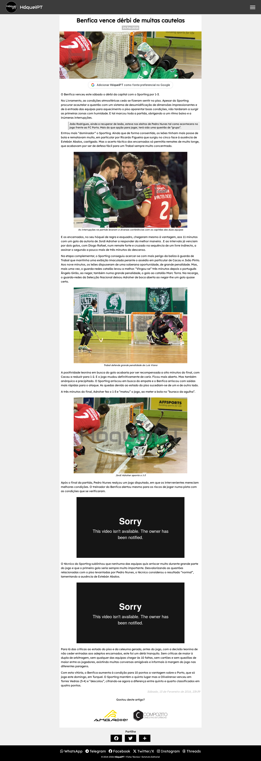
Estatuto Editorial (151, 756)
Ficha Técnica (133, 756)
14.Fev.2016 (130, 27)
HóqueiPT (119, 756)
